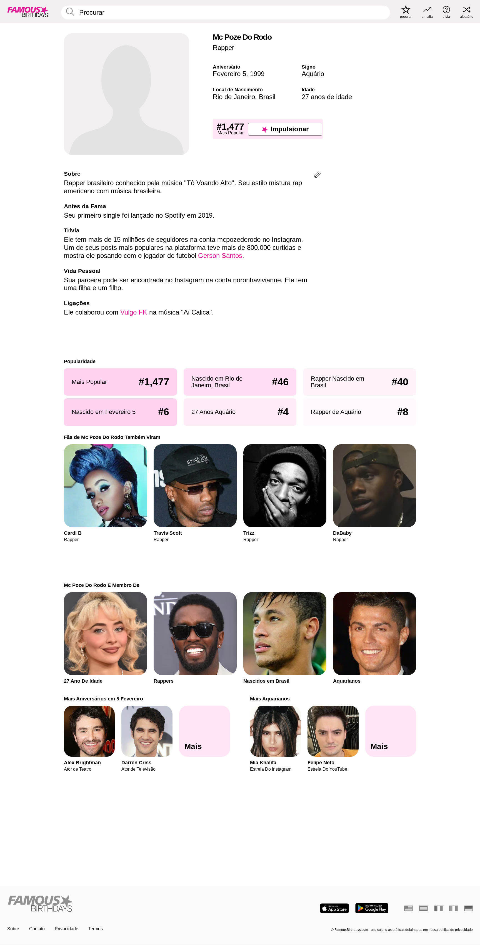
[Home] (122, 903)
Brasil (267, 96)
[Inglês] (408, 908)
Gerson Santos (220, 255)
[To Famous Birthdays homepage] (28, 11)
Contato (37, 928)
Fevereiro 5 (229, 73)
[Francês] (438, 908)
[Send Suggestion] (317, 175)
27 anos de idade (327, 96)
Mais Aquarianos (270, 699)
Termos (95, 928)
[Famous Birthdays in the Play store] (371, 908)
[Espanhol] (423, 908)
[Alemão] (468, 908)
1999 (257, 73)
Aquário (313, 73)
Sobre (13, 928)
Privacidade (66, 928)
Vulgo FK (133, 312)
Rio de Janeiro (234, 96)
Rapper (223, 47)
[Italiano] (453, 908)
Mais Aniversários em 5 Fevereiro (103, 699)
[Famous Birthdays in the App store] (334, 908)
